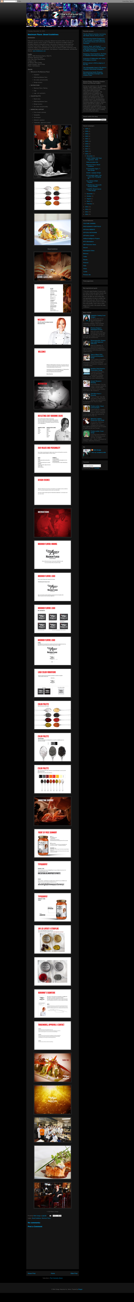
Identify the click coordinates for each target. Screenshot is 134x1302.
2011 (86, 214)
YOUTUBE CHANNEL (89, 223)
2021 (87, 138)
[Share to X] (57, 1216)
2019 (87, 143)
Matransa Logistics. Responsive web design (97, 419)
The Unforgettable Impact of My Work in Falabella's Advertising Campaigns (94, 68)
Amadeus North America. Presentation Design (98, 369)
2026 (87, 128)
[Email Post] (50, 1215)
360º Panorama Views (89, 244)
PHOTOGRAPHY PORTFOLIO (92, 226)
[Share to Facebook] (59, 1216)
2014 (87, 206)
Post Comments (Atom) (56, 1278)
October (89, 196)
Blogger (80, 1289)
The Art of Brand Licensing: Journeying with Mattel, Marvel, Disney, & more (94, 34)
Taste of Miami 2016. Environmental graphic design (97, 356)
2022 (87, 136)
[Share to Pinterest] (60, 1216)
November (90, 193)
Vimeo (85, 268)
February (89, 203)
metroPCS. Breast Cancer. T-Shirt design (94, 189)
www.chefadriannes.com (39, 51)
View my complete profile (98, 452)
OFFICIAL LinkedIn (88, 235)
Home (53, 1273)
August (89, 198)
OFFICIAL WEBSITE (89, 229)
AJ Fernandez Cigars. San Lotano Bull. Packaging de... (94, 177)
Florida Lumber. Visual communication (97, 406)
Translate (96, 468)
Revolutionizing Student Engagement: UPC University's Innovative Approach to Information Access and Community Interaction (94, 41)
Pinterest (85, 262)
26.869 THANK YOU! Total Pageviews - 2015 (94, 158)
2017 (87, 149)
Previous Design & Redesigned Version (96, 328)
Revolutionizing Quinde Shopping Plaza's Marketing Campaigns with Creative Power (93, 73)
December (90, 156)
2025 (87, 131)
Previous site (87, 274)
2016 (87, 151)
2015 (87, 153)
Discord (85, 247)
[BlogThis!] (55, 1216)
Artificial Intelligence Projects (91, 238)
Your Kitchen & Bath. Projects (92, 181)
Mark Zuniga (97, 450)
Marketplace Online (88, 250)
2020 (87, 141)
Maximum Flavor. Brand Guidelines (93, 165)
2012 (87, 212)
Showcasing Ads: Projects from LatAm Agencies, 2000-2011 (98, 342)
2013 (87, 209)
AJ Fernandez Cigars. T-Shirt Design (93, 169)
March (89, 201)
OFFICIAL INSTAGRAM (90, 232)
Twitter (85, 256)
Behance (85, 253)
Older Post (74, 1273)
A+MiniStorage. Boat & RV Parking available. (93, 185)
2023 (87, 133)
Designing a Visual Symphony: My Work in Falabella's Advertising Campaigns (94, 54)
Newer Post (31, 1273)
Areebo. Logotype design (93, 172)
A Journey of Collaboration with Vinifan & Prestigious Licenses (94, 59)
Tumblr (85, 271)
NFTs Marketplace (88, 241)
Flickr (84, 265)
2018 (87, 146)
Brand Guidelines (36, 1218)
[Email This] (54, 1216)
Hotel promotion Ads (92, 162)
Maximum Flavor (46, 1218)
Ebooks (85, 259)
